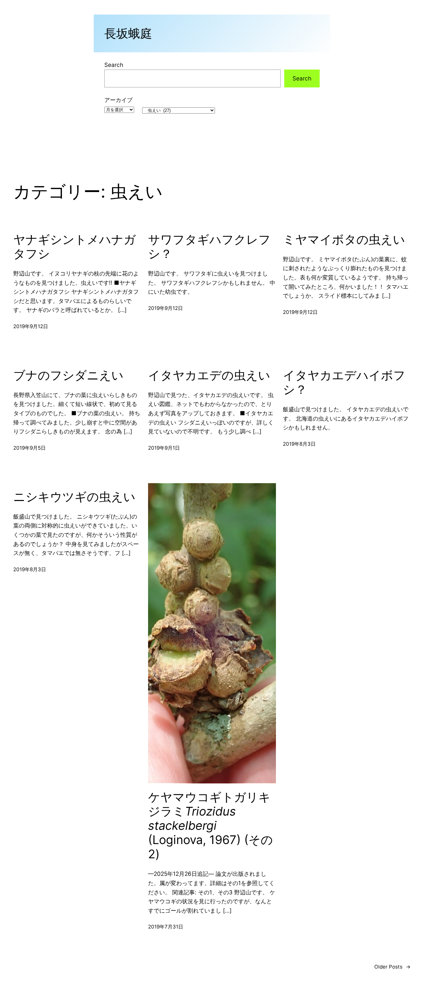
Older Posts (392, 967)
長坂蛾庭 (128, 33)
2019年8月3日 (299, 444)
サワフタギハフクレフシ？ (209, 246)
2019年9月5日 (29, 448)
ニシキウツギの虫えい (74, 497)
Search (113, 64)
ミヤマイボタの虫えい (344, 239)
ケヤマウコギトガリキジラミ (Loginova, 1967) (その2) (210, 826)
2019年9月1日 (164, 448)
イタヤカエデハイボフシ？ (344, 382)
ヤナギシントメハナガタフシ (74, 246)
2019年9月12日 (30, 326)
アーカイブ (118, 99)
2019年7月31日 (165, 927)
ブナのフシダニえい (68, 375)
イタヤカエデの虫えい (209, 375)
